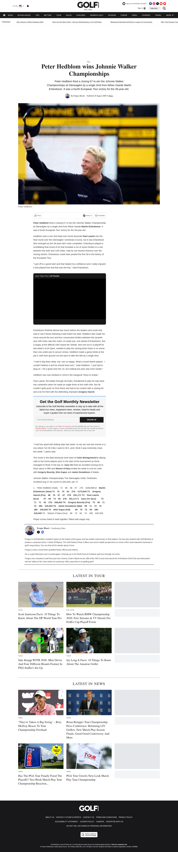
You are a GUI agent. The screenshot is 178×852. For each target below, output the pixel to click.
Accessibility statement (66, 822)
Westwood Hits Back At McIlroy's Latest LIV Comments (131, 22)
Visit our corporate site (119, 844)
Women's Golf (96, 15)
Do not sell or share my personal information (89, 826)
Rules (69, 15)
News (10, 15)
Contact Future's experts (68, 817)
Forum (124, 15)
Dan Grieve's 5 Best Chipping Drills (30, 22)
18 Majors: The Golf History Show (68, 542)
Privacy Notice (41, 428)
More (169, 15)
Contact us (88, 817)
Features (80, 15)
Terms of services (64, 426)
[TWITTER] (39, 532)
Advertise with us (114, 822)
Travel (158, 15)
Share (39, 215)
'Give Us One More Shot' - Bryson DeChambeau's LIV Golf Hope (77, 22)
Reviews (112, 15)
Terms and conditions (106, 817)
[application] (69, 299)
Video (134, 15)
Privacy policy (126, 817)
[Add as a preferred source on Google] (89, 834)
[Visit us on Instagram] (154, 3)
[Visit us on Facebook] (150, 3)
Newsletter (101, 215)
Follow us (89, 215)
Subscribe (153, 8)
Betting (47, 15)
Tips (37, 15)
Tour (58, 15)
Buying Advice (24, 15)
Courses (146, 15)
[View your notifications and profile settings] (27, 6)
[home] (4, 15)
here (72, 545)
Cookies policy (87, 822)
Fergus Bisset (79, 96)
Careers (100, 822)
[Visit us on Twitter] (157, 3)
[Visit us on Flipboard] (164, 3)
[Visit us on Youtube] (161, 3)
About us (49, 817)
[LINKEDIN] (43, 532)
